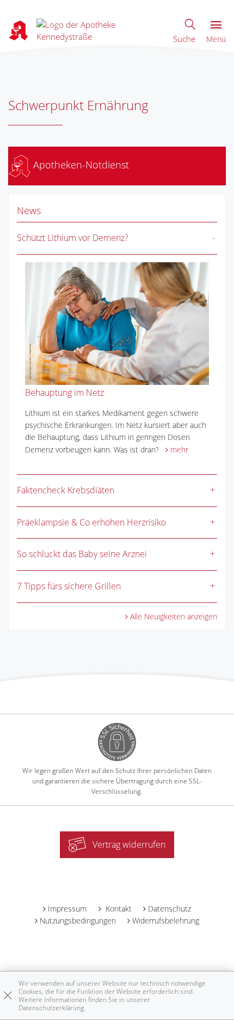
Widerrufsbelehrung (165, 920)
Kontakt (117, 908)
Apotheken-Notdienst (79, 164)
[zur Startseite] (99, 29)
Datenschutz (169, 908)
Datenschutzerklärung (51, 1007)
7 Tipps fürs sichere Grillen (69, 586)
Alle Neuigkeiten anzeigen (173, 616)
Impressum (67, 908)
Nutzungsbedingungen (78, 920)
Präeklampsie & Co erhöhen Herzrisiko (91, 522)
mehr (179, 449)
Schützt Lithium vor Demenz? (72, 238)
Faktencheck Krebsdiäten (65, 490)
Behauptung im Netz (64, 393)
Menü (216, 39)
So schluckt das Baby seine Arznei (82, 554)
